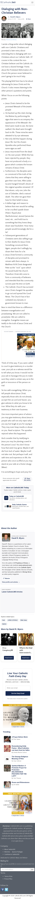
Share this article (27, 479)
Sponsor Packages (17, 852)
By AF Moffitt (15, 784)
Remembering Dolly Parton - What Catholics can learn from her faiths (21, 748)
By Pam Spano (16, 739)
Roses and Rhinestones (20, 782)
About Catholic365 (9, 849)
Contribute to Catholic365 (11, 854)
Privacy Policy (8, 879)
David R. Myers (15, 17)
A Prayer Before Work (20, 737)
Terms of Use (8, 876)
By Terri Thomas (16, 778)
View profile (21, 19)
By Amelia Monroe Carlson (19, 752)
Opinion (4, 624)
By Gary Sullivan (16, 761)
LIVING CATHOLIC (13, 620)
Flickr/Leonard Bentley (11, 39)
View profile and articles (11, 582)
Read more (8, 658)
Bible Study (24, 620)
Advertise (7, 852)
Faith (3, 620)
